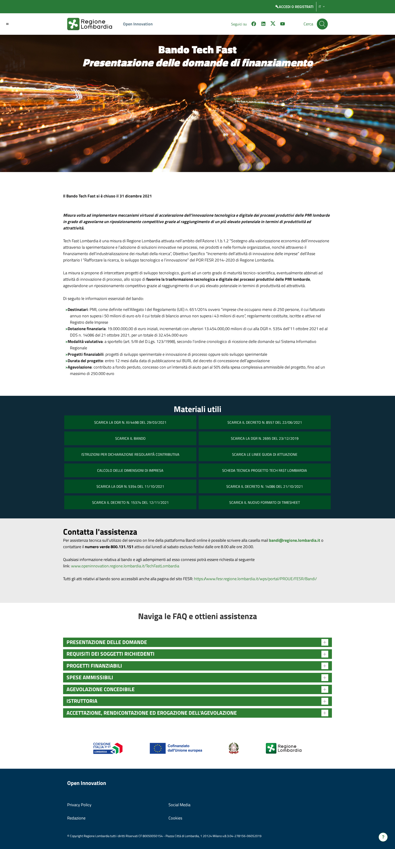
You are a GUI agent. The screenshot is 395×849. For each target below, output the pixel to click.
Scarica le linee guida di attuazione (264, 454)
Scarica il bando (130, 438)
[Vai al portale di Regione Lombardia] (92, 24)
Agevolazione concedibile (101, 689)
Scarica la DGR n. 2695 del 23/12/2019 (265, 438)
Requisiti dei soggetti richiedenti (111, 654)
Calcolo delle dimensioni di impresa (130, 470)
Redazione (76, 818)
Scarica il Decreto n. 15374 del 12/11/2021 (130, 502)
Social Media (179, 805)
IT (320, 6)
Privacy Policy (79, 805)
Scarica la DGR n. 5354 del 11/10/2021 (130, 486)
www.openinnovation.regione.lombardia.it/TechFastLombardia (125, 566)
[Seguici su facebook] (253, 24)
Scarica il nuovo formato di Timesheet (264, 502)
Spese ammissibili (90, 677)
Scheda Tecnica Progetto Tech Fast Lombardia (264, 470)
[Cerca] (322, 24)
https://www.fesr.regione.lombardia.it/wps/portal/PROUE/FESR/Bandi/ (255, 579)
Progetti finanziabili (94, 666)
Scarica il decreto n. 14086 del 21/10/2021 (264, 486)
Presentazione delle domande (107, 642)
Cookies (175, 818)
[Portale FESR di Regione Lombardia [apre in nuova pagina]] (108, 748)
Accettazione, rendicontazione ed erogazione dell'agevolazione (152, 713)
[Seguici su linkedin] (263, 24)
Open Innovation (138, 24)
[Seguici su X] (273, 24)
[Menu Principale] (7, 24)
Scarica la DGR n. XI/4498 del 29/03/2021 (130, 422)
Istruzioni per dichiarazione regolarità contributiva (130, 454)
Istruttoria (82, 701)
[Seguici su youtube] (282, 24)
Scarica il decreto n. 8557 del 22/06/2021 (264, 422)
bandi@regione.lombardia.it (294, 540)
